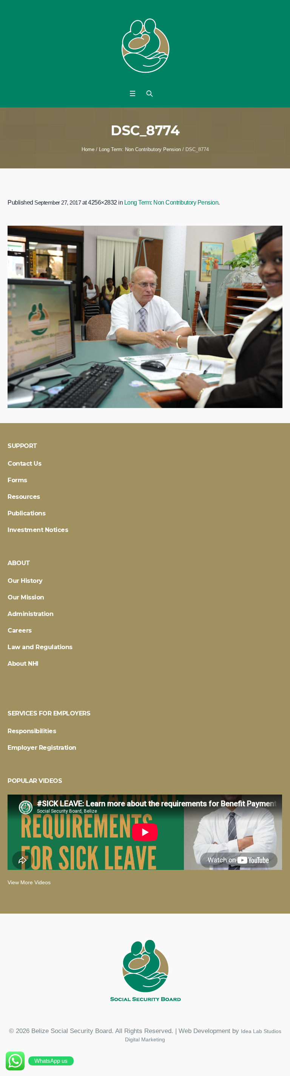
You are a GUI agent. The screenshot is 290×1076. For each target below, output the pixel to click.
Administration (30, 613)
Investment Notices (38, 529)
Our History (25, 580)
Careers (20, 630)
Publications (26, 513)
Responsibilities (32, 731)
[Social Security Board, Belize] (145, 51)
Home (88, 149)
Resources (24, 496)
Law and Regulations (40, 647)
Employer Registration (42, 747)
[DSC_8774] (145, 317)
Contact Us (24, 463)
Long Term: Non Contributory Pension (140, 149)
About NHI (23, 663)
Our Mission (26, 597)
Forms (17, 480)
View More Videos (29, 882)
